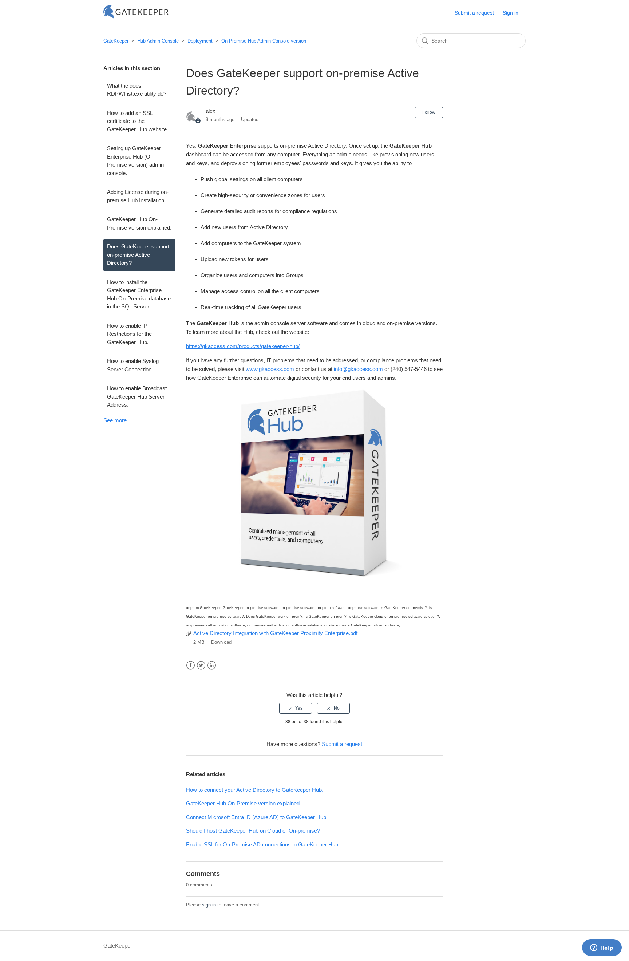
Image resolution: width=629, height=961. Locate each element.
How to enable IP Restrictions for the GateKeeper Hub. (129, 334)
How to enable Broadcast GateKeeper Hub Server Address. (137, 396)
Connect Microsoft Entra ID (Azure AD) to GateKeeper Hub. (257, 817)
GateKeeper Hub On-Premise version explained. (139, 223)
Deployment (200, 41)
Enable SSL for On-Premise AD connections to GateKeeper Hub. (263, 844)
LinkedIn (211, 665)
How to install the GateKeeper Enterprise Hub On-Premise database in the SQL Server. (139, 294)
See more (115, 420)
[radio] (295, 708)
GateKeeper (115, 41)
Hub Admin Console (158, 41)
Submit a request (474, 13)
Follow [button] (428, 112)
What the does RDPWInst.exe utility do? (136, 90)
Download (221, 642)
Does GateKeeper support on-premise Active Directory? (138, 254)
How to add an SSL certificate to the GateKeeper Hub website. (137, 121)
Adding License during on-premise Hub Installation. (138, 196)
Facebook (190, 665)
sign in (209, 905)
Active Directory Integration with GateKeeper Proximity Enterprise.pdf (275, 633)
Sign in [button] (510, 13)
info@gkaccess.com (358, 369)
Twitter (201, 665)
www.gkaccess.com (270, 369)
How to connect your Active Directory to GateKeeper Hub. (254, 790)
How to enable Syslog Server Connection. (133, 365)
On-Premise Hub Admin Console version (263, 41)
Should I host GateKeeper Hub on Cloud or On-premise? (253, 831)
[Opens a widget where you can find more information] (602, 948)
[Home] (136, 16)
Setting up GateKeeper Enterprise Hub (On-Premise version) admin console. (135, 160)
